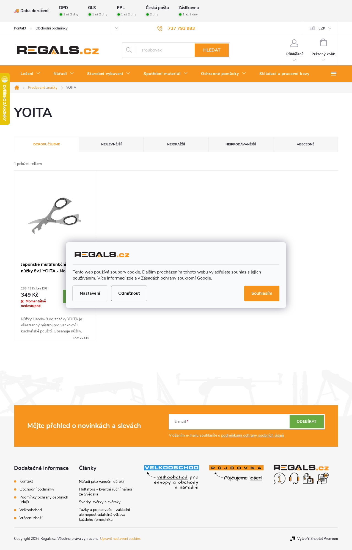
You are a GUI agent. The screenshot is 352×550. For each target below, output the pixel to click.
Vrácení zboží (31, 518)
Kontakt (20, 28)
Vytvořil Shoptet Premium (317, 538)
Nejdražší (176, 144)
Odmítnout (129, 293)
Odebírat (307, 421)
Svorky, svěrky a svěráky (99, 502)
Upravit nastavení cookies (120, 538)
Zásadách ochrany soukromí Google (176, 278)
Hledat (212, 50)
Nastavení (90, 293)
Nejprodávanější (241, 144)
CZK (321, 28)
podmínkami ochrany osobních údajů (252, 435)
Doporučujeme (46, 144)
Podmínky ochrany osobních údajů (44, 500)
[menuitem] (30, 73)
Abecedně (305, 144)
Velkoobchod (31, 510)
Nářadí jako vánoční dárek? (101, 481)
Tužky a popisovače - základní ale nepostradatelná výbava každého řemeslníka (104, 514)
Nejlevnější (111, 144)
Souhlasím (261, 293)
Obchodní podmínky (51, 28)
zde (130, 278)
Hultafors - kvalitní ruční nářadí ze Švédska (105, 492)
